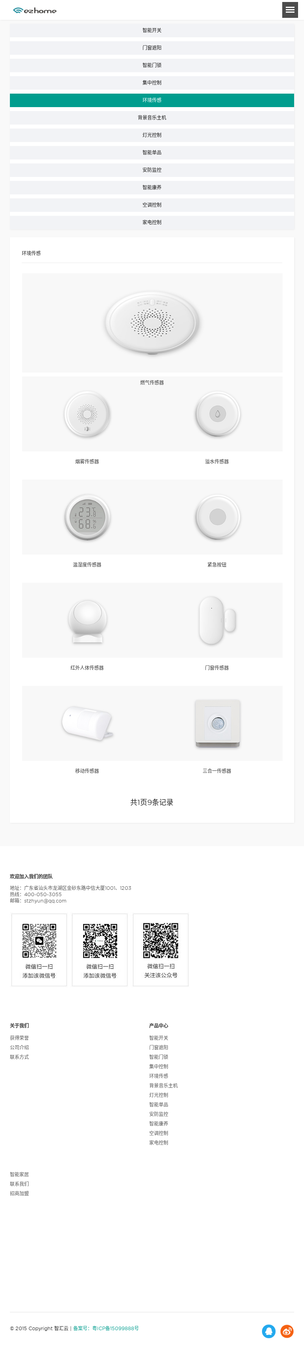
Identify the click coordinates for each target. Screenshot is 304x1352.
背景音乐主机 (152, 118)
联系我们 (19, 1184)
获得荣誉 (19, 1038)
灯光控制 (152, 135)
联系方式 (19, 1057)
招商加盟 (19, 1193)
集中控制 (152, 83)
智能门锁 (152, 65)
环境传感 (152, 100)
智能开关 (152, 30)
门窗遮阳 (152, 48)
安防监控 (152, 170)
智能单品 (152, 153)
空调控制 (152, 205)
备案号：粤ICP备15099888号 (106, 1328)
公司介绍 (19, 1047)
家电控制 (152, 222)
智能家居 (19, 1174)
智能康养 (152, 187)
